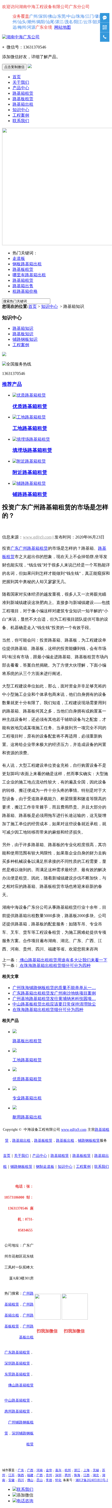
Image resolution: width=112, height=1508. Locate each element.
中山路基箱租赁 (17, 1400)
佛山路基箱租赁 (21, 1385)
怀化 (58, 1480)
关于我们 (21, 82)
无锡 (96, 1470)
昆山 (39, 1480)
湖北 (96, 1475)
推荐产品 (12, 384)
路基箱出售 (23, 286)
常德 (49, 1480)
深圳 (58, 1475)
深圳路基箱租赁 (17, 1363)
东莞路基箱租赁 (17, 1374)
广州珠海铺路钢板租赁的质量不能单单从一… (54, 987)
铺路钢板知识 (25, 339)
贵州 (49, 1475)
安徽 (11, 1480)
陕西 (21, 1475)
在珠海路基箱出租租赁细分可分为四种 (55, 965)
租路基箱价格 (25, 291)
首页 (17, 77)
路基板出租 (65, 1140)
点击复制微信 (14, 67)
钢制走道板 (45, 1167)
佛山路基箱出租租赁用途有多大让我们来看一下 (63, 960)
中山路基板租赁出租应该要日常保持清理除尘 (54, 1004)
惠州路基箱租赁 (17, 1411)
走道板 (19, 258)
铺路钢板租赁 (89, 1140)
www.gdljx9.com (37, 537)
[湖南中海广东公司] (21, 37)
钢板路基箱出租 (27, 264)
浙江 (77, 1470)
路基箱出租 (23, 104)
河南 (39, 1470)
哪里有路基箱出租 (29, 275)
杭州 (68, 1470)
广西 (30, 1470)
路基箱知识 (23, 328)
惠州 (68, 1475)
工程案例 (21, 115)
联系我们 (21, 120)
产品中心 (21, 88)
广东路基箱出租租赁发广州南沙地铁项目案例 (54, 993)
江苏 (11, 1475)
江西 (86, 1475)
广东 (21, 1470)
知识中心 (21, 109)
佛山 (30, 1480)
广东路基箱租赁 (17, 1352)
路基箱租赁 (23, 93)
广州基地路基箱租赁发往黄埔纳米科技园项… (54, 998)
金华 (49, 1470)
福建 (30, 1475)
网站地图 (62, 27)
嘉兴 (58, 1470)
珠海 (77, 1475)
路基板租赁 (23, 99)
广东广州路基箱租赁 (29, 548)
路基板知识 (23, 334)
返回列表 (10, 527)
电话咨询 (25, 1501)
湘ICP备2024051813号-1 (92, 1480)
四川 (21, 1480)
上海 (86, 1470)
